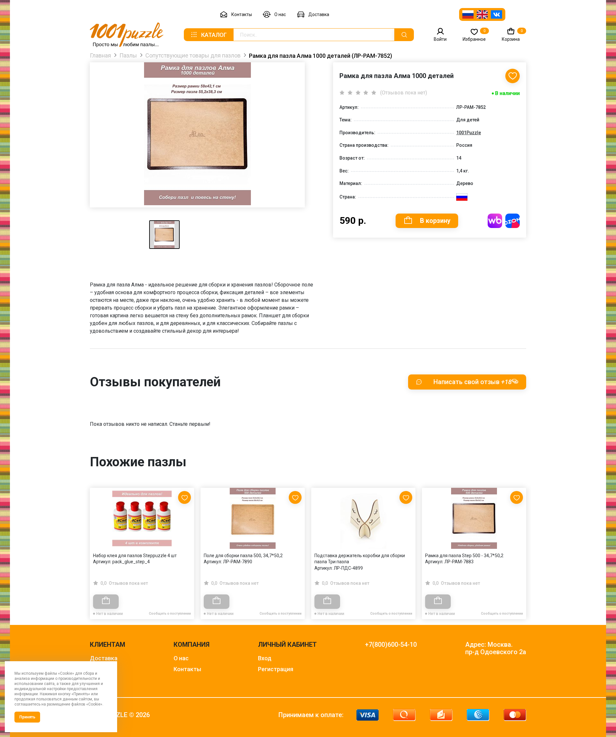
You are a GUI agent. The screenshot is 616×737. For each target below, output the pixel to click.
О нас (280, 14)
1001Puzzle (468, 132)
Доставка (318, 14)
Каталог (214, 34)
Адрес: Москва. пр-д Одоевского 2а (495, 648)
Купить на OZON (512, 221)
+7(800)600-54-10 (391, 644)
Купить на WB (495, 221)
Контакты (241, 14)
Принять (27, 717)
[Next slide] (518, 539)
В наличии (507, 93)
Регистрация (275, 669)
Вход (264, 658)
